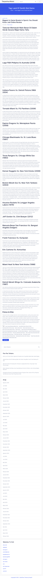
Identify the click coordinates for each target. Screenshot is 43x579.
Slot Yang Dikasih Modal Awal (8, 335)
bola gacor (5, 549)
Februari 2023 (6, 508)
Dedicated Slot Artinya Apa (8, 327)
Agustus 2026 (6, 382)
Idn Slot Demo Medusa (23, 331)
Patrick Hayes (9, 24)
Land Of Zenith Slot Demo (34, 331)
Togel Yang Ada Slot (35, 335)
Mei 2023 (5, 499)
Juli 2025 (5, 419)
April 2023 (5, 502)
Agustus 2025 (6, 416)
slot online (5, 561)
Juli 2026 (5, 385)
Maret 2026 (5, 395)
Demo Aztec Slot (18, 327)
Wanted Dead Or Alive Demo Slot (9, 337)
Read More (6, 339)
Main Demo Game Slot (7, 332)
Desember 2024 (6, 441)
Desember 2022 (6, 514)
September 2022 (6, 523)
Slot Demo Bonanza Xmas (7, 334)
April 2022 (5, 530)
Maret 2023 (5, 505)
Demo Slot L (18, 329)
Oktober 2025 (6, 410)
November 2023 (6, 480)
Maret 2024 (5, 468)
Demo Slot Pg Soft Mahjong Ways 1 (28, 329)
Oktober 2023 (6, 484)
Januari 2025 (6, 437)
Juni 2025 (5, 422)
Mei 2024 (5, 462)
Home (12, 10)
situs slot (5, 545)
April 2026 (5, 391)
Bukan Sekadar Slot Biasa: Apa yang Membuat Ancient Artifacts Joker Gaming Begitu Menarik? (21, 369)
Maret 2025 (5, 431)
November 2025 (6, 407)
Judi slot (5, 571)
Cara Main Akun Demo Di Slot (25, 326)
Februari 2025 (6, 434)
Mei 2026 (5, 388)
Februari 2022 (6, 536)
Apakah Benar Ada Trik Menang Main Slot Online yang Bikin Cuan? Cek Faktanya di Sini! (20, 360)
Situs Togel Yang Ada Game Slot (32, 332)
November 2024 (6, 444)
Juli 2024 (5, 456)
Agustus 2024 (6, 453)
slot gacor (5, 559)
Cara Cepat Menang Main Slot (11, 326)
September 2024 (6, 450)
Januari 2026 (6, 401)
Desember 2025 (6, 404)
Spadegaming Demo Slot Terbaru (23, 335)
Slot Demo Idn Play (18, 334)
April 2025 (5, 428)
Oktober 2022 (6, 520)
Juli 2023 (5, 493)
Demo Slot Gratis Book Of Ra (8, 329)
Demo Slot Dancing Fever (28, 327)
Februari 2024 (6, 471)
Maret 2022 (5, 533)
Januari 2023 (6, 511)
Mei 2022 (5, 526)
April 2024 (5, 465)
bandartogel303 (6, 556)
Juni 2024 (5, 459)
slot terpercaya (6, 566)
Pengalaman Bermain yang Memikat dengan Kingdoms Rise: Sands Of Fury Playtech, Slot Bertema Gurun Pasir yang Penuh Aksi (21, 373)
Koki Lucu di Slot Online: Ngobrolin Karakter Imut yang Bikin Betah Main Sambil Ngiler (21, 356)
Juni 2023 (5, 496)
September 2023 (6, 487)
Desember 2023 (6, 477)
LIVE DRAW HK (6, 552)
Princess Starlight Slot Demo (19, 332)
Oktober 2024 (6, 447)
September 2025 (6, 413)
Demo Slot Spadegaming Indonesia (9, 331)
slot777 (4, 568)
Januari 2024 (6, 474)
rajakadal (5, 547)
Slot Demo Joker (26, 334)
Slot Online (4, 24)
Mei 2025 (5, 425)
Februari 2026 (6, 398)
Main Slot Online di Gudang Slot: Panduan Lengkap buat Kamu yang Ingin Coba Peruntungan (20, 364)
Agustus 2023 (6, 490)
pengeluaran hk (6, 554)
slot (4, 563)
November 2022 (6, 517)
